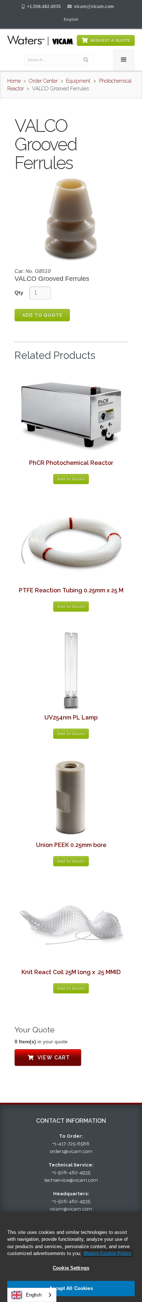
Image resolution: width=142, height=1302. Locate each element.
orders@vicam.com (71, 1151)
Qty (19, 292)
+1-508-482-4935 (71, 1172)
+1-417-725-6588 (71, 1143)
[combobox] (31, 1295)
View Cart (48, 1057)
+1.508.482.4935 (44, 6)
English (34, 1295)
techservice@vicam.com (71, 1180)
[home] (40, 40)
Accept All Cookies (70, 1288)
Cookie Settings (71, 1268)
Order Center (43, 81)
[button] (71, 19)
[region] (71, 1256)
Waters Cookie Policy (107, 1253)
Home (14, 81)
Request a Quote (110, 40)
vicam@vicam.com (94, 6)
